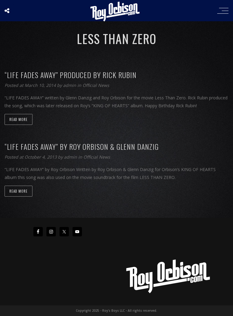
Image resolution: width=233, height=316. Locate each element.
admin (70, 85)
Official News (96, 85)
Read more (18, 119)
